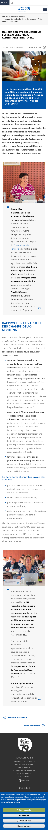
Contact (4, 2)
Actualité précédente (17, 717)
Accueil (5, 17)
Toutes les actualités (18, 17)
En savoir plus (24, 826)
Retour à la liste (34, 47)
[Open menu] (45, 8)
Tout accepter (24, 810)
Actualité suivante (32, 725)
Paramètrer (24, 815)
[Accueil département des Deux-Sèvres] (24, 12)
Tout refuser (24, 821)
